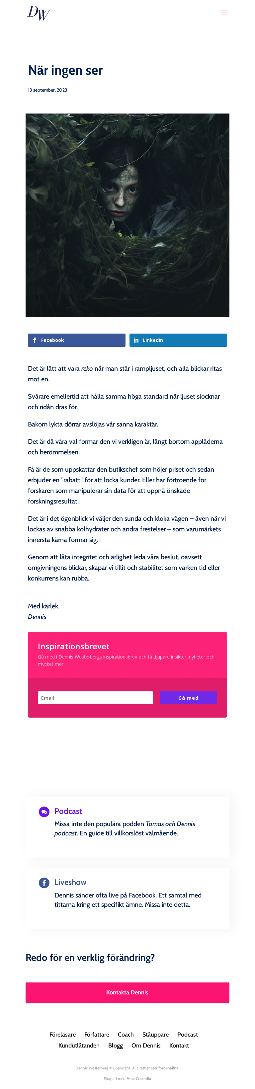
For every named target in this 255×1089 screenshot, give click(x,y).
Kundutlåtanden (79, 1045)
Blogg (115, 1045)
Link (127, 856)
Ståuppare (155, 1034)
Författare (96, 1034)
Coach (126, 1034)
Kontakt (179, 1045)
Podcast (187, 1034)
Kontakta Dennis (127, 992)
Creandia (143, 1078)
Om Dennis (146, 1045)
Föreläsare (62, 1034)
